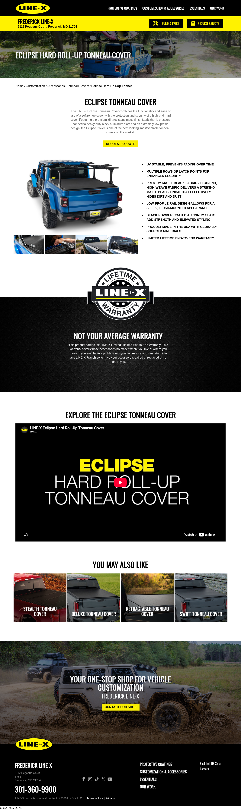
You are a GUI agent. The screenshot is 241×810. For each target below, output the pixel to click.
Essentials (197, 8)
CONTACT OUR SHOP (121, 707)
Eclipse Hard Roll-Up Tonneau (112, 86)
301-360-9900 (35, 789)
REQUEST (208, 23)
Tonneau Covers (78, 86)
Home (19, 86)
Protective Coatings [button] (122, 8)
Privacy (110, 798)
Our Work (217, 8)
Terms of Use (95, 798)
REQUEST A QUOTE (120, 144)
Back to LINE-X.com (211, 763)
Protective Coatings (156, 764)
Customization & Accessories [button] (163, 8)
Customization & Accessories (45, 86)
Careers (204, 769)
